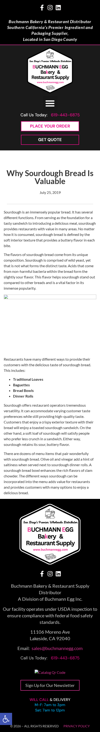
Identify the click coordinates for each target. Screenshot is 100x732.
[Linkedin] (58, 8)
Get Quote (50, 139)
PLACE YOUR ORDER (50, 126)
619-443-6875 (65, 115)
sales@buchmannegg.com (57, 648)
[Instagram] (50, 8)
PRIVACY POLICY (76, 726)
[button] (6, 719)
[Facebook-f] (42, 8)
